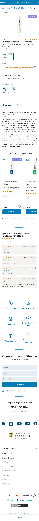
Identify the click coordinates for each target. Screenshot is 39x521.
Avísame (19, 518)
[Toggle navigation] (3, 8)
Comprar (11, 211)
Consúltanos (15, 415)
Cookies (4, 479)
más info (4, 48)
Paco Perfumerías (8, 448)
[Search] (31, 8)
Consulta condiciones (18, 78)
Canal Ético (5, 475)
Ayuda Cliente (7, 453)
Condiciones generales (9, 466)
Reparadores (22, 12)
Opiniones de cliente (21, 438)
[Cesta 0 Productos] (35, 8)
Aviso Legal (5, 462)
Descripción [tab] (7, 105)
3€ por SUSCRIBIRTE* (21, 2)
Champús (15, 12)
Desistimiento (6, 484)
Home (3, 12)
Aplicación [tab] (18, 105)
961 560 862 (20, 407)
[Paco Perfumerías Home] (17, 8)
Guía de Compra (8, 458)
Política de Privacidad (8, 471)
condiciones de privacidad (18, 390)
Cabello (8, 12)
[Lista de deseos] (19, 207)
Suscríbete (19, 384)
